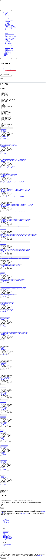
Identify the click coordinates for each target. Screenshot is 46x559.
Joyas (6, 35)
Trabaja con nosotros (7, 524)
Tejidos (6, 51)
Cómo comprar (6, 531)
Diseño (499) (4, 101)
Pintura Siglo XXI (8, 44)
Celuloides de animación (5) (7, 98)
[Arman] (2, 430)
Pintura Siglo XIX (8, 42)
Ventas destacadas (6, 521)
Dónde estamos (6, 520)
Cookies (4, 539)
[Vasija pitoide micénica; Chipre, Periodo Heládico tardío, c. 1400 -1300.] (14, 226)
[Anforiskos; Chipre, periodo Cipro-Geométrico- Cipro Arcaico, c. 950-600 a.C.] (15, 219)
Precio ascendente (8, 71)
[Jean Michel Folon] (4, 445)
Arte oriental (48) (5, 95)
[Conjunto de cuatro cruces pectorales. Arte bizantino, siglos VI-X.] (13, 287)
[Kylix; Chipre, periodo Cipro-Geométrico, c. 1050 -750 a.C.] (12, 181)
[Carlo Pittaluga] (3, 129)
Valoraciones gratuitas (7, 544)
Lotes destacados (8, 16)
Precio (1, 81)
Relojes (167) (4, 123)
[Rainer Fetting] (3, 422)
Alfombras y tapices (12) (6, 90)
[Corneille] (2, 339)
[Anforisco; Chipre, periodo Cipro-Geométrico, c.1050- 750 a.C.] (13, 196)
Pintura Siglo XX (8, 43)
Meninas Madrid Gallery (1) (7, 111)
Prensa (4, 526)
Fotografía (7, 31)
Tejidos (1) (4, 125)
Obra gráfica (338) (5, 114)
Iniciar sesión (5, 3)
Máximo (6, 83)
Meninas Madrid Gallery (10, 38)
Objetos (6, 40)
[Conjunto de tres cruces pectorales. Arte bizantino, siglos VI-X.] (12, 279)
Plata (6, 47)
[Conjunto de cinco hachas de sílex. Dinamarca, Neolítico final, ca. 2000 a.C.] (15, 241)
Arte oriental (7, 24)
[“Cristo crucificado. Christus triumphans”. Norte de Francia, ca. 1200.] (14, 332)
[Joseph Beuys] (3, 362)
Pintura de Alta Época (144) (7, 116)
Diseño (6, 29)
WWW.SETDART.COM (5, 549)
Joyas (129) (4, 107)
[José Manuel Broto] (4, 354)
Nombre (2, 504)
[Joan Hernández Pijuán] (5, 317)
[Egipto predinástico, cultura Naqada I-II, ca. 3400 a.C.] (11, 264)
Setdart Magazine (6, 522)
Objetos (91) (4, 113)
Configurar (9, 557)
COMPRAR (5, 54)
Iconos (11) (4, 105)
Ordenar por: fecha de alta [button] (8, 69)
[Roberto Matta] (3, 460)
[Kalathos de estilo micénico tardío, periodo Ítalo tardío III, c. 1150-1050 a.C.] (15, 189)
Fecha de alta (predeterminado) (10, 70)
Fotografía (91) (4, 104)
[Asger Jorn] (3, 482)
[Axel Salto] (2, 272)
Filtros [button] (4, 68)
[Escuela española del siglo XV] (6, 309)
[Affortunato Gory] (4, 136)
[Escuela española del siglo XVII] (7, 302)
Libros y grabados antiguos (10, 36)
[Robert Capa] (3, 324)
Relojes (6, 49)
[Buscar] (16, 58)
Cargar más (3, 491)
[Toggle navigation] (0, 9)
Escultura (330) (4, 102)
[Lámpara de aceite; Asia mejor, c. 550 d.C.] (8, 174)
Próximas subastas (8, 14)
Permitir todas (3, 557)
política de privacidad (25, 513)
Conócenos (5, 519)
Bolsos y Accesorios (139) (7, 96)
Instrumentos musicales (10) (7, 106)
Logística (4, 534)
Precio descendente (8, 72)
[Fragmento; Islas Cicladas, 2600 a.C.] (7, 166)
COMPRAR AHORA (7, 53)
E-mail (1, 505)
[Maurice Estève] (3, 414)
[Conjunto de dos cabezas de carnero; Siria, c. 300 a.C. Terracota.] (13, 159)
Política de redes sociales (7, 537)
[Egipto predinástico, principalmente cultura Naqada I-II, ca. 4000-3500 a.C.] (15, 256)
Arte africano (7, 23)
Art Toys (7, 22)
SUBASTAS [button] (5, 12)
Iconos (6, 33)
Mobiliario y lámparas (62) (7, 112)
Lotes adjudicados (8, 18)
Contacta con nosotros (7, 547)
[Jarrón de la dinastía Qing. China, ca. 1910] (9, 144)
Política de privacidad (7, 536)
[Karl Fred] (2, 452)
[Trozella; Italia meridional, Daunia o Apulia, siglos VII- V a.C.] (12, 211)
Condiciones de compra (7, 538)
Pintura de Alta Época (9, 45)
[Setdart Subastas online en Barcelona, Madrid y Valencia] (2, 0)
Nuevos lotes (7, 15)
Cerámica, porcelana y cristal (10, 27)
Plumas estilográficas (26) (6, 122)
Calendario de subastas (9, 13)
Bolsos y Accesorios (9, 25)
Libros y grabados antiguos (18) (8, 108)
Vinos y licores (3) (5, 126)
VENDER (5, 55)
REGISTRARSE (6, 4)
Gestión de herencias (7, 545)
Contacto (4, 56)
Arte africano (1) (5, 94)
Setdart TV (5, 523)
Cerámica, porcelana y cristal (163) (8, 99)
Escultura (7, 30)
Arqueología (7, 21)
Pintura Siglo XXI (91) (6, 119)
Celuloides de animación (10, 26)
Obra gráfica (7, 41)
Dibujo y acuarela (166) (6, 100)
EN (3, 7)
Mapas (6, 37)
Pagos (4, 533)
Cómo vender (5, 532)
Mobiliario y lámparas (9, 39)
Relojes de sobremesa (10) (7, 124)
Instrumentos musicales (9, 34)
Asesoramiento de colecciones (8, 546)
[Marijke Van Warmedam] (5, 377)
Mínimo (6, 84)
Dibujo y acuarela (8, 28)
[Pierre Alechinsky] (4, 399)
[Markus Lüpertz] (3, 392)
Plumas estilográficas (9, 48)
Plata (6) (3, 120)
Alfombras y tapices (9, 20)
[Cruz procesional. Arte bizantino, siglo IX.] (8, 294)
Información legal (6, 535)
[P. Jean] (2, 151)
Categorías (3, 88)
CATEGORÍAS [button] (6, 19)
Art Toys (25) (4, 93)
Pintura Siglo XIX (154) (6, 117)
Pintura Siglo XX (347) (6, 118)
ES (3, 5)
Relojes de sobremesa (9, 50)
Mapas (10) (4, 110)
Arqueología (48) (5, 92)
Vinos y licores (8, 52)
